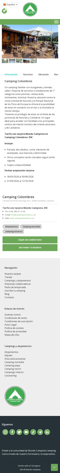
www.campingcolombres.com (22, 218)
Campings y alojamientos (18, 280)
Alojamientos (11, 226)
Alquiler (9, 355)
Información (11, 74)
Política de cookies (14, 328)
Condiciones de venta (16, 317)
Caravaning (11, 375)
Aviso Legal (10, 324)
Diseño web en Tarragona (29, 465)
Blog (7, 294)
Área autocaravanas (15, 358)
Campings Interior (13, 231)
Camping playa (12, 365)
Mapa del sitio (12, 334)
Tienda (8, 277)
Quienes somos (13, 314)
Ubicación (43, 74)
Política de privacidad (15, 331)
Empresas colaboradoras (18, 283)
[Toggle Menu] (56, 21)
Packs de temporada (15, 287)
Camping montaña (31, 226)
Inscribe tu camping (15, 290)
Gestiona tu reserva (30, 247)
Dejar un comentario (30, 239)
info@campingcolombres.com (23, 215)
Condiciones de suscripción (19, 321)
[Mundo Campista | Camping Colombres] (30, 9)
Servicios (28, 74)
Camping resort (13, 368)
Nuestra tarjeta (13, 273)
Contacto (9, 297)
